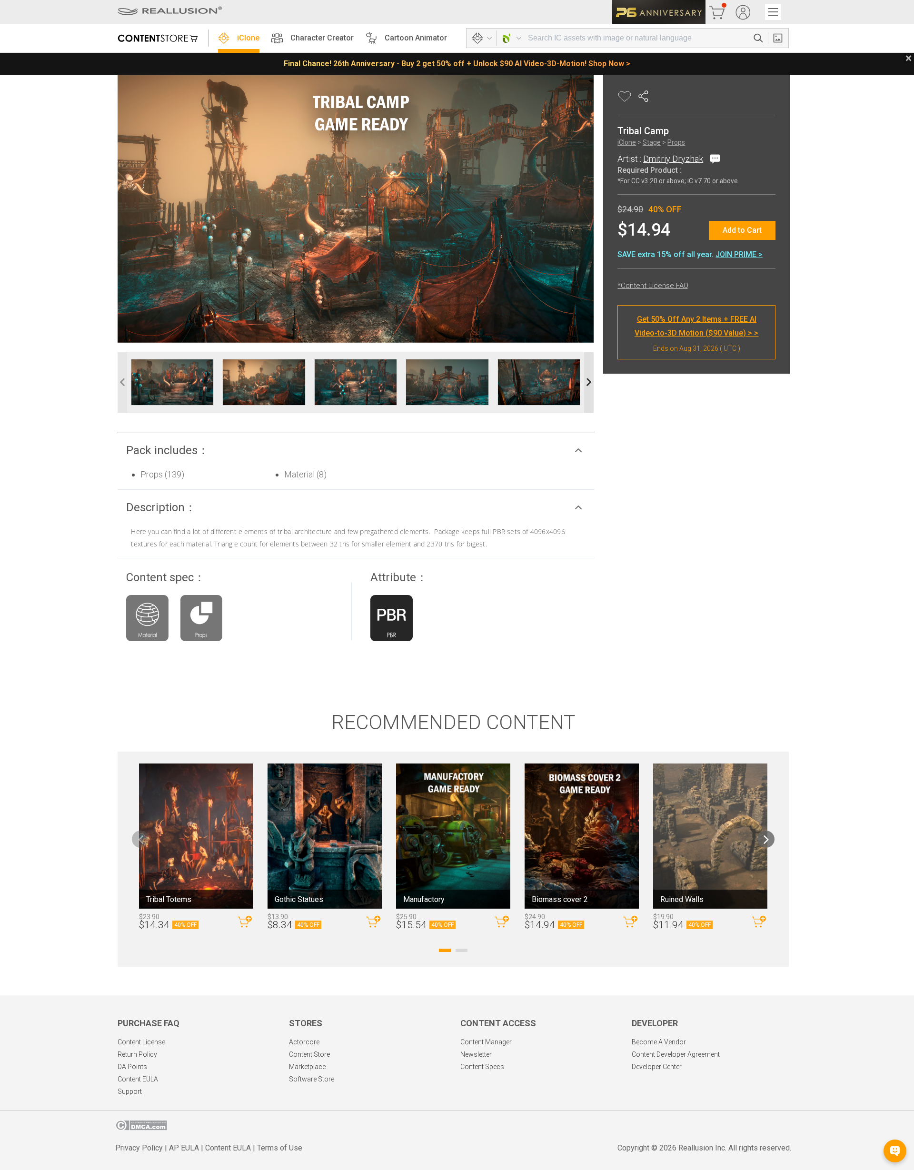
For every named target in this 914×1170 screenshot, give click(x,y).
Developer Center (657, 1067)
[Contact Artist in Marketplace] (713, 158)
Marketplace (307, 1067)
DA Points (132, 1067)
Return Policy (137, 1054)
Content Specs (482, 1067)
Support (130, 1091)
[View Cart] (717, 12)
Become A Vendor (659, 1042)
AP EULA (184, 1147)
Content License (141, 1042)
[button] (356, 450)
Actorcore (304, 1042)
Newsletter (476, 1054)
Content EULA (138, 1079)
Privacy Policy (139, 1147)
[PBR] (391, 620)
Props (676, 143)
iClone (248, 37)
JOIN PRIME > (739, 254)
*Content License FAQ (652, 285)
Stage (652, 143)
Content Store (309, 1054)
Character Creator (322, 37)
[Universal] (147, 620)
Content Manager (486, 1042)
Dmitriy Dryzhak (673, 159)
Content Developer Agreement (676, 1054)
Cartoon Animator (416, 37)
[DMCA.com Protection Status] (141, 1127)
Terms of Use (279, 1147)
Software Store (311, 1079)
